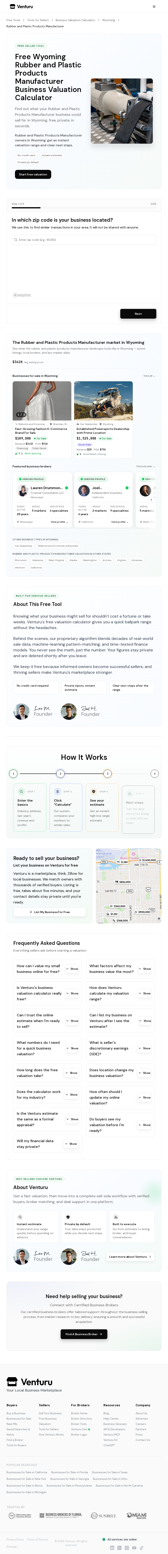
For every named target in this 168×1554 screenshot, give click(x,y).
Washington (90, 560)
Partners (141, 1429)
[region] (84, 274)
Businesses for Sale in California (27, 1472)
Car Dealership (23, 546)
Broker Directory (81, 1418)
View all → (149, 375)
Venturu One (79, 1429)
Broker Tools (79, 1424)
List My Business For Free (52, 912)
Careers (141, 1424)
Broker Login (79, 1434)
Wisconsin (21, 560)
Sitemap (12, 1546)
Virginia (121, 560)
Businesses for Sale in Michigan (27, 1492)
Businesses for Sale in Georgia (69, 1479)
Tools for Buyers (16, 1445)
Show (74, 969)
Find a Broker (15, 1440)
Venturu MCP (111, 1434)
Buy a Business (16, 1413)
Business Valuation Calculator (75, 20)
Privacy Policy (15, 1539)
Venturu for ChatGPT (110, 1442)
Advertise (142, 1418)
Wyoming (108, 20)
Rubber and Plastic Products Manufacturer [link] (35, 26)
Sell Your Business (50, 1413)
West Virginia (56, 560)
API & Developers (114, 1429)
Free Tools (13, 20)
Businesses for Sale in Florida (69, 1472)
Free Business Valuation (48, 1421)
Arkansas (137, 560)
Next (138, 314)
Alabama (37, 560)
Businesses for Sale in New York (26, 1479)
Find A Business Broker (82, 1334)
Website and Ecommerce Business (58, 546)
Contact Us (143, 1440)
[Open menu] (154, 6)
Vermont (20, 567)
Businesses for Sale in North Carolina (119, 1485)
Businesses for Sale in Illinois (25, 1485)
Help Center (111, 1418)
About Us (141, 1413)
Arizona (106, 560)
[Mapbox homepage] (22, 295)
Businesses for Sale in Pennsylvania (69, 1485)
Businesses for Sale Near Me (19, 1421)
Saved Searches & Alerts (18, 1432)
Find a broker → (146, 466)
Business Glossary (115, 1424)
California (36, 567)
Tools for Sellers (38, 20)
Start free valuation (33, 174)
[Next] (151, 499)
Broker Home (79, 1413)
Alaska (73, 560)
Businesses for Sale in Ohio (110, 1479)
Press (139, 1434)
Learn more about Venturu (128, 1257)
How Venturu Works (51, 1434)
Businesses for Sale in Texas (110, 1472)
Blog (106, 1413)
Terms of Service (37, 1539)
